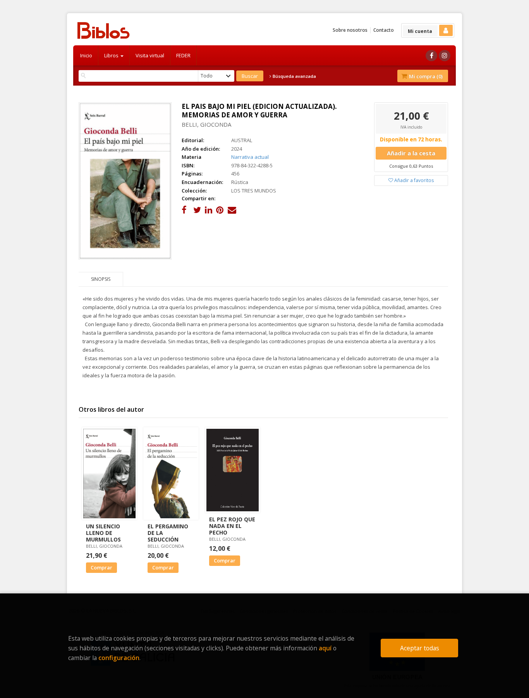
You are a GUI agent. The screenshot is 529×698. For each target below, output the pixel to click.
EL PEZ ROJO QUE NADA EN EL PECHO (232, 526)
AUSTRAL (241, 140)
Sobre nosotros (350, 30)
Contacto (383, 30)
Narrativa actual (250, 156)
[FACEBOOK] (431, 55)
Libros (112, 55)
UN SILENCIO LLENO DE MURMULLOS (103, 533)
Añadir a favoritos (413, 180)
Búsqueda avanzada (293, 76)
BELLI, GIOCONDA (206, 124)
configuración (118, 657)
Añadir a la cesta (411, 153)
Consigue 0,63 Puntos (411, 166)
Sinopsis (100, 279)
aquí (325, 648)
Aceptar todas (419, 648)
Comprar (101, 567)
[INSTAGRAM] (444, 55)
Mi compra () (425, 76)
